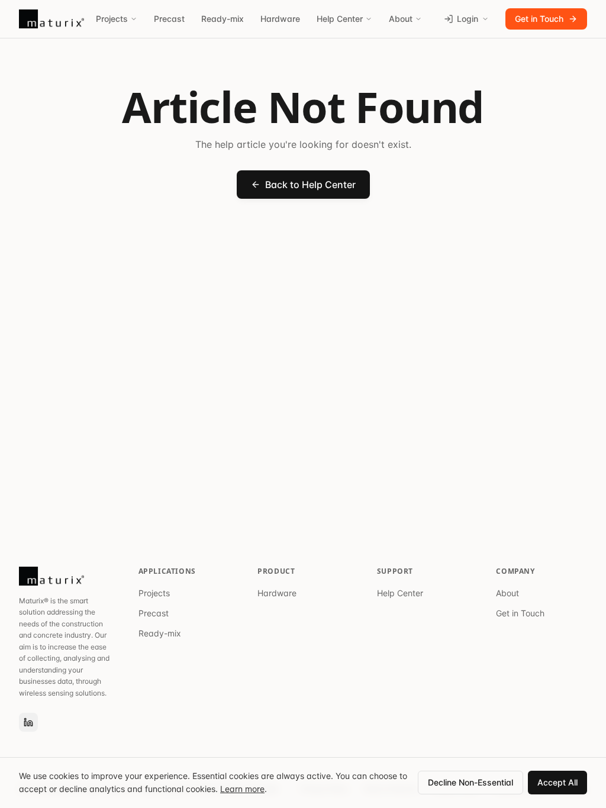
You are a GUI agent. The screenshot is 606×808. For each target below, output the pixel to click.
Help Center (340, 19)
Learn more (242, 789)
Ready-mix (222, 19)
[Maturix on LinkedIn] (28, 722)
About (400, 19)
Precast (169, 19)
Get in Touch (539, 19)
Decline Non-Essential (470, 782)
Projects (112, 19)
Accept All (557, 782)
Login (467, 19)
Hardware (280, 19)
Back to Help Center (310, 184)
